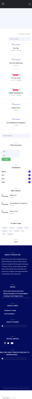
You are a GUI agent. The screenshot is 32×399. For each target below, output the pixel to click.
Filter (6, 159)
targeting (10, 234)
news (26, 228)
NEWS (4, 172)
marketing (19, 228)
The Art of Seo (16, 78)
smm (4, 234)
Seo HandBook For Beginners (16, 123)
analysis (5, 228)
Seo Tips (16, 48)
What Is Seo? (16, 108)
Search (28, 136)
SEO (3, 179)
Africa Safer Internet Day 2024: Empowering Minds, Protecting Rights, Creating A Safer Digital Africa (15, 293)
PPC (3, 175)
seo (23, 231)
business (12, 228)
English (7, 398)
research (16, 231)
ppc (11, 231)
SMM (3, 182)
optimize (5, 231)
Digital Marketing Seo (16, 93)
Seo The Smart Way (16, 63)
